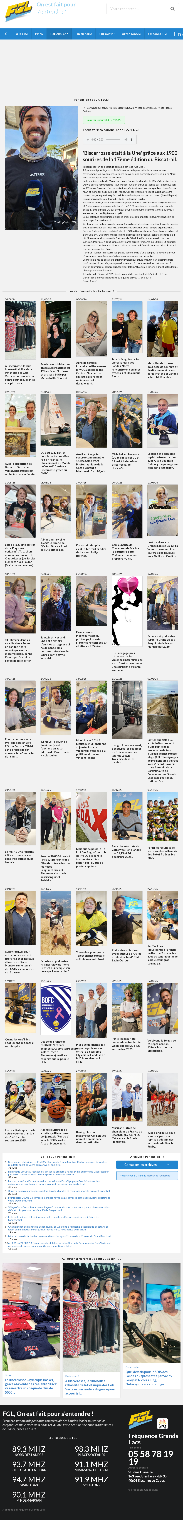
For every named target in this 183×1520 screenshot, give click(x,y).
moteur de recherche (158, 1175)
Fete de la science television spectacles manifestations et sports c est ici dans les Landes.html (53, 1218)
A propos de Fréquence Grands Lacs (24, 1509)
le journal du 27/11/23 (104, 119)
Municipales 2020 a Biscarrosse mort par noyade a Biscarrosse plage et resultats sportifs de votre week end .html (59, 1199)
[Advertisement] (91, 69)
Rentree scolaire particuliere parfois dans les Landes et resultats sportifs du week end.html (59, 1190)
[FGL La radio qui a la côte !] (20, 21)
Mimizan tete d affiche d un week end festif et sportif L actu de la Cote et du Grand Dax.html (59, 1236)
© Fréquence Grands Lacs (143, 1489)
